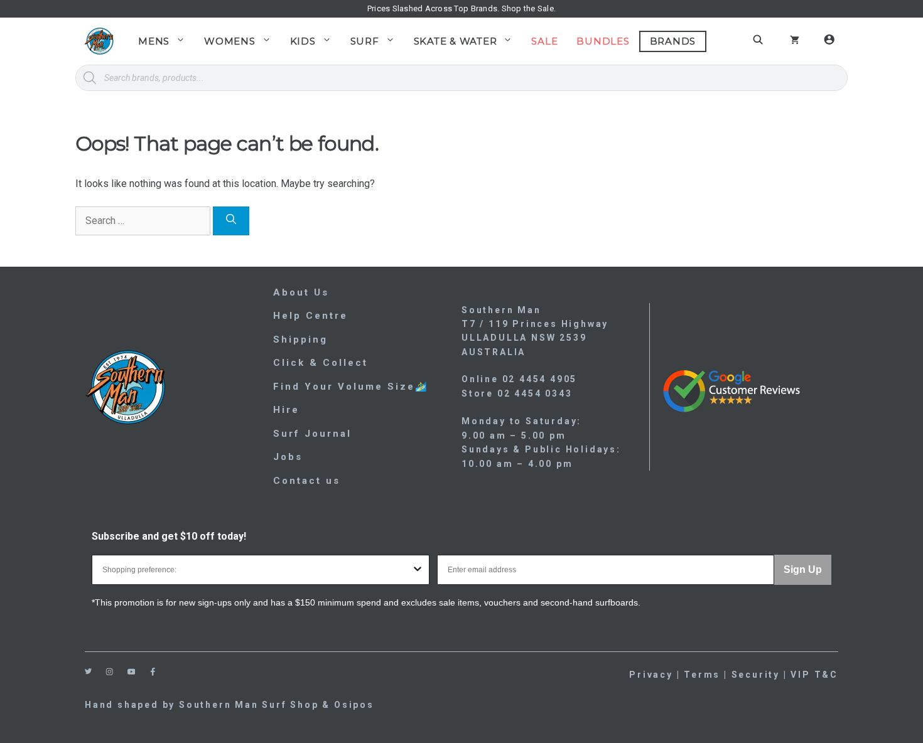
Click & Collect (320, 362)
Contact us (306, 480)
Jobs (288, 456)
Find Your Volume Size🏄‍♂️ (351, 386)
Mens (154, 41)
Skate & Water (455, 41)
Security (755, 675)
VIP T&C (814, 675)
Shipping (300, 339)
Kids (303, 41)
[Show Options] (417, 569)
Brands (673, 41)
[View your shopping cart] (794, 41)
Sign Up (803, 569)
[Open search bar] (759, 39)
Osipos (354, 705)
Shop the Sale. (529, 8)
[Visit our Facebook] (153, 672)
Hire (286, 409)
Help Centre (310, 315)
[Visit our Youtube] (131, 672)
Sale (544, 41)
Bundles (602, 41)
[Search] (231, 220)
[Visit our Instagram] (109, 672)
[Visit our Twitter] (88, 671)
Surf (364, 41)
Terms (702, 675)
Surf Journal (312, 433)
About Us (301, 292)
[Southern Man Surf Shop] (98, 41)
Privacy (651, 675)
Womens (230, 41)
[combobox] (256, 569)
